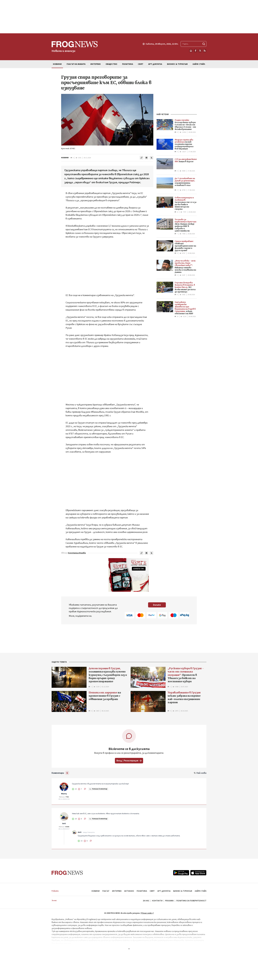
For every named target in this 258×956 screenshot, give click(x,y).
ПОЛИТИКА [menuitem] (127, 64)
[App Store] (198, 872)
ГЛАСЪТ (105, 891)
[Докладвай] (85, 789)
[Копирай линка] (141, 158)
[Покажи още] (129, 949)
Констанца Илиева (77, 553)
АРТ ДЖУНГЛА (164, 891)
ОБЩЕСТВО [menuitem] (111, 64)
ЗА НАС (146, 900)
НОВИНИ (65, 157)
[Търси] (204, 44)
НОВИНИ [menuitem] (57, 64)
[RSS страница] (204, 50)
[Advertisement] (129, 16)
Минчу (64, 793)
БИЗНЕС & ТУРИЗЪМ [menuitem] (177, 64)
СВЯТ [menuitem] (140, 64)
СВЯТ (152, 891)
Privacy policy (147, 913)
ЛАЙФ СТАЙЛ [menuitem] (199, 64)
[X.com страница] (200, 50)
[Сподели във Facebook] (146, 158)
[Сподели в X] (151, 158)
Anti (64, 823)
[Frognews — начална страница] (67, 873)
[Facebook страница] (195, 50)
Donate (157, 605)
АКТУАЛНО (129, 891)
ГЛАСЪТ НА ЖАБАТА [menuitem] (76, 64)
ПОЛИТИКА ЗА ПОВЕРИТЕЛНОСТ (191, 900)
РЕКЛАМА (169, 900)
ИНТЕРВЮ (116, 891)
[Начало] (191, 50)
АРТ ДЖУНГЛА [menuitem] (155, 64)
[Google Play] (181, 872)
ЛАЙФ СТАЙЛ (200, 891)
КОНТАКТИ (157, 900)
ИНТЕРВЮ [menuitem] (95, 64)
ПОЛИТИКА (142, 891)
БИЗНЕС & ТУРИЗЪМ (182, 891)
